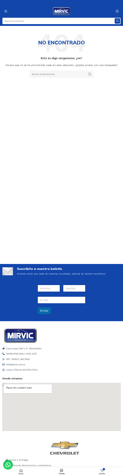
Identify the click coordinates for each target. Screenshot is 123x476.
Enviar (44, 310)
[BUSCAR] (117, 21)
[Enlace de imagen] (20, 335)
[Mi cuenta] (117, 11)
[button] (8, 465)
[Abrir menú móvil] (6, 11)
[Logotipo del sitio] (61, 11)
